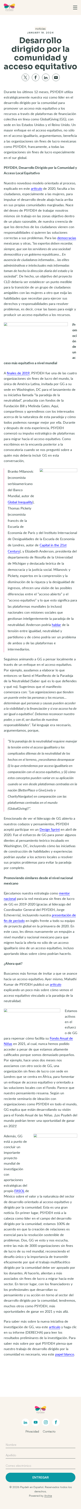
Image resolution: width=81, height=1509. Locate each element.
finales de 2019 (18, 373)
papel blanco (64, 1354)
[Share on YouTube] (35, 1422)
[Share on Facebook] (56, 1422)
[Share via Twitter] (25, 77)
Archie (48, 1495)
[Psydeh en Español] (9, 7)
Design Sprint (50, 829)
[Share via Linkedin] (46, 77)
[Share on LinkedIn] (25, 1422)
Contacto (49, 1431)
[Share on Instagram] (46, 1422)
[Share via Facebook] (35, 77)
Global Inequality (20, 502)
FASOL (19, 1191)
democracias (66, 238)
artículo (36, 189)
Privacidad (32, 1431)
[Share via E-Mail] (56, 77)
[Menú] (75, 7)
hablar (56, 625)
